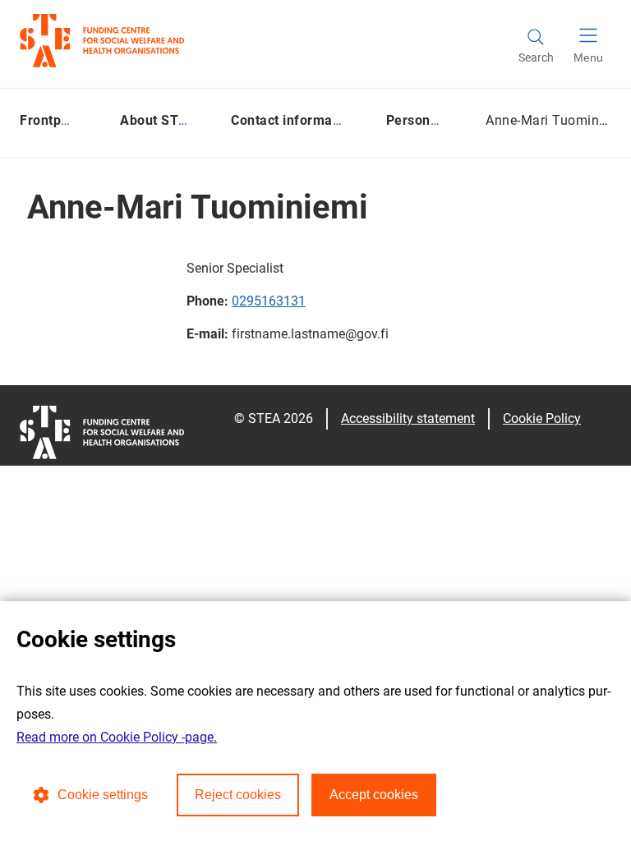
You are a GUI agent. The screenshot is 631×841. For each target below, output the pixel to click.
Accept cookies (373, 795)
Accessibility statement (408, 418)
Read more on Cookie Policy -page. (116, 737)
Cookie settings (103, 795)
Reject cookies (238, 795)
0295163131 (269, 301)
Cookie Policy (542, 418)
